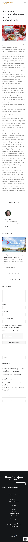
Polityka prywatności (14, 513)
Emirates (10, 202)
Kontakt (14, 509)
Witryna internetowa (7, 318)
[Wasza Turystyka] (7, 2)
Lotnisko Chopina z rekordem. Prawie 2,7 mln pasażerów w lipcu (14, 256)
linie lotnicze (17, 202)
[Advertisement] (14, 420)
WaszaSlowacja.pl (14, 526)
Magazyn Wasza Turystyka (14, 523)
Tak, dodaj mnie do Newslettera (11, 330)
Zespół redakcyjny (14, 515)
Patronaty (14, 511)
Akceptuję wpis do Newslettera (11, 487)
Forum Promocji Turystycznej (14, 524)
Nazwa (4, 304)
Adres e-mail (6, 311)
